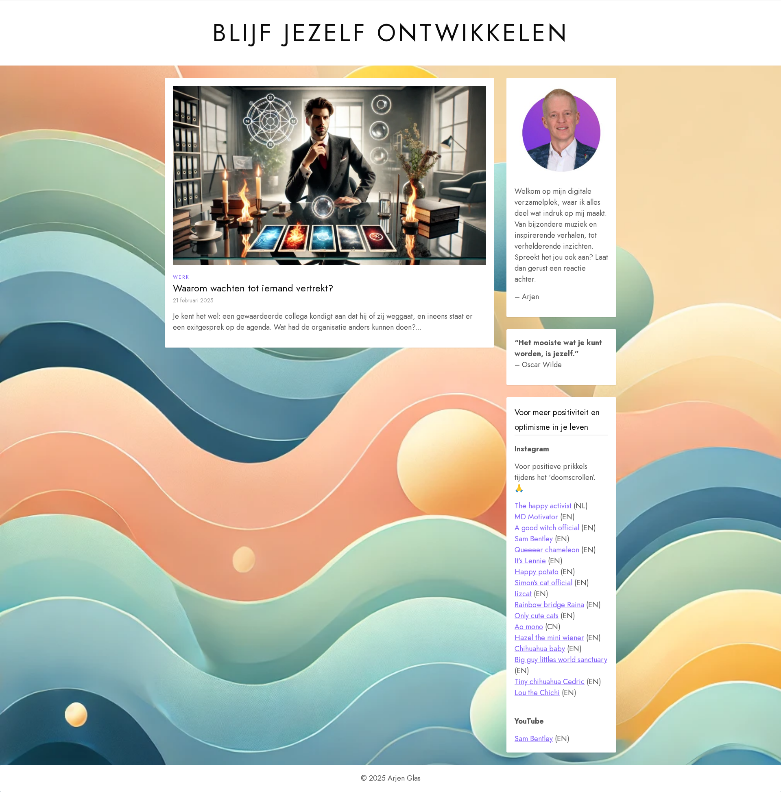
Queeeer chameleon (547, 550)
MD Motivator (536, 517)
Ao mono (529, 626)
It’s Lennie (530, 561)
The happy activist (543, 506)
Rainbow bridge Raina (549, 604)
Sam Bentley (534, 539)
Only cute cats (536, 615)
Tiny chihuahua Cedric (550, 681)
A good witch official (547, 528)
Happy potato (536, 572)
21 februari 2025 (193, 300)
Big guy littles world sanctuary (561, 659)
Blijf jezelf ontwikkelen (390, 33)
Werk (181, 277)
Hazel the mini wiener (549, 637)
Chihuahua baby (540, 648)
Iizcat (523, 594)
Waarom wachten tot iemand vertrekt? (253, 288)
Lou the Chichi (537, 692)
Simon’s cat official (543, 583)
